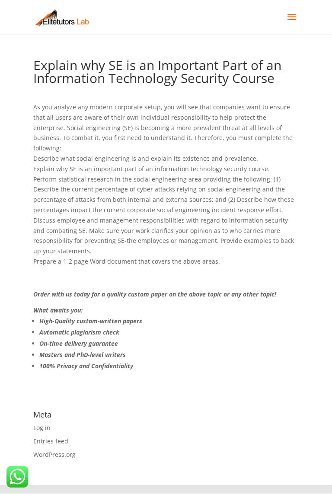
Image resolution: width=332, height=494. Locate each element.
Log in (42, 428)
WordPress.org (54, 454)
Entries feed (50, 441)
